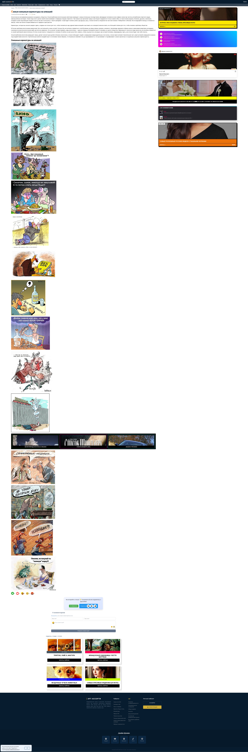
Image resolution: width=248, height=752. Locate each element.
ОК (27, 748)
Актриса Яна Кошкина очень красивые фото (177, 23)
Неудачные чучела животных (64, 683)
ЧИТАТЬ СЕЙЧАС (64, 660)
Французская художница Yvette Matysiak (103, 656)
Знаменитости (41, 4)
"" (178, 112)
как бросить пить (83, 20)
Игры (51, 4)
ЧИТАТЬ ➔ (162, 26)
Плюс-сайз (31, 4)
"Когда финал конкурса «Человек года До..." (172, 44)
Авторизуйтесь (54, 615)
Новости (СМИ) (5, 4)
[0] (12, 593)
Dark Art (19, 4)
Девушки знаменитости (167, 51)
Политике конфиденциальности (12, 749)
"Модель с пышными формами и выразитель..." (172, 34)
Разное (55, 4)
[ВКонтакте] (88, 606)
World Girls (24, 4)
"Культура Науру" (166, 41)
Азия (36, 4)
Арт (15, 4)
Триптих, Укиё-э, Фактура (64, 655)
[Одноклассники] (91, 606)
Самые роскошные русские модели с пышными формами (183, 141)
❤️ (231, 69)
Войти (245, 1)
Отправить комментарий (83, 630)
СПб (12, 4)
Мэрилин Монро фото (164, 74)
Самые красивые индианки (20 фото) (102, 683)
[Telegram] (95, 606)
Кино (48, 4)
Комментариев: (162, 75)
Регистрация (153, 707)
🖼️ (114, 627)
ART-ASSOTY (8, 2)
